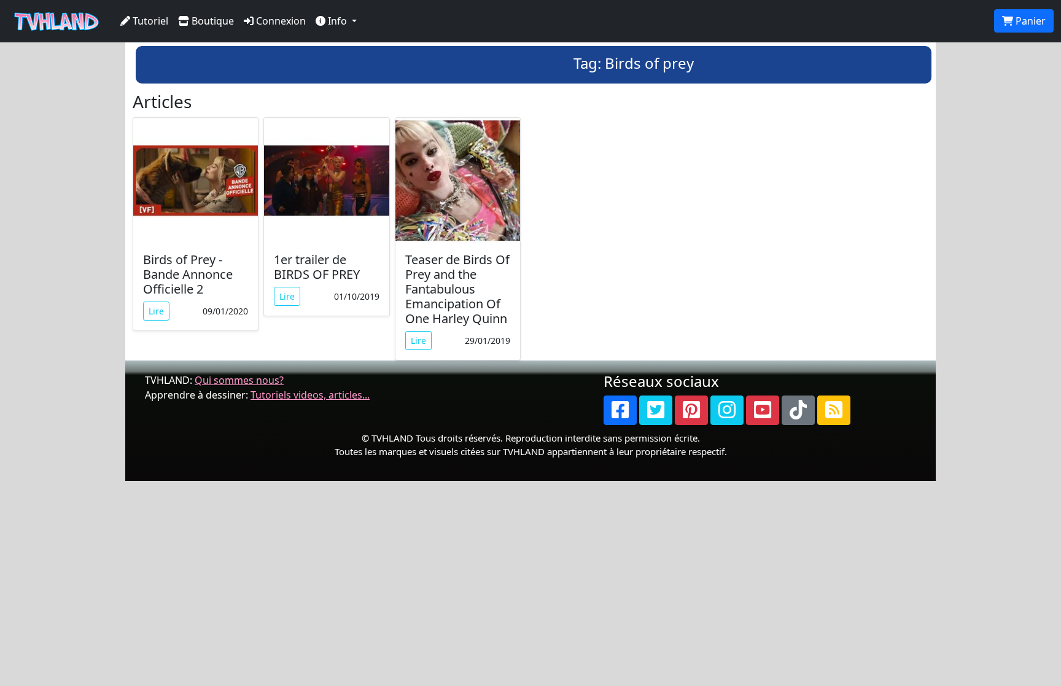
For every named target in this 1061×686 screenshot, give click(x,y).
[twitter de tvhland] (655, 410)
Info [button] (337, 21)
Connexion (280, 21)
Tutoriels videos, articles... (310, 395)
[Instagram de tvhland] (727, 410)
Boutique (211, 21)
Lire (156, 311)
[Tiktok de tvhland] (798, 410)
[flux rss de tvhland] (833, 410)
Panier (1029, 21)
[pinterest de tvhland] (691, 410)
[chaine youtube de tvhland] (762, 410)
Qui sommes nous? (239, 380)
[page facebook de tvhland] (620, 410)
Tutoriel (149, 21)
